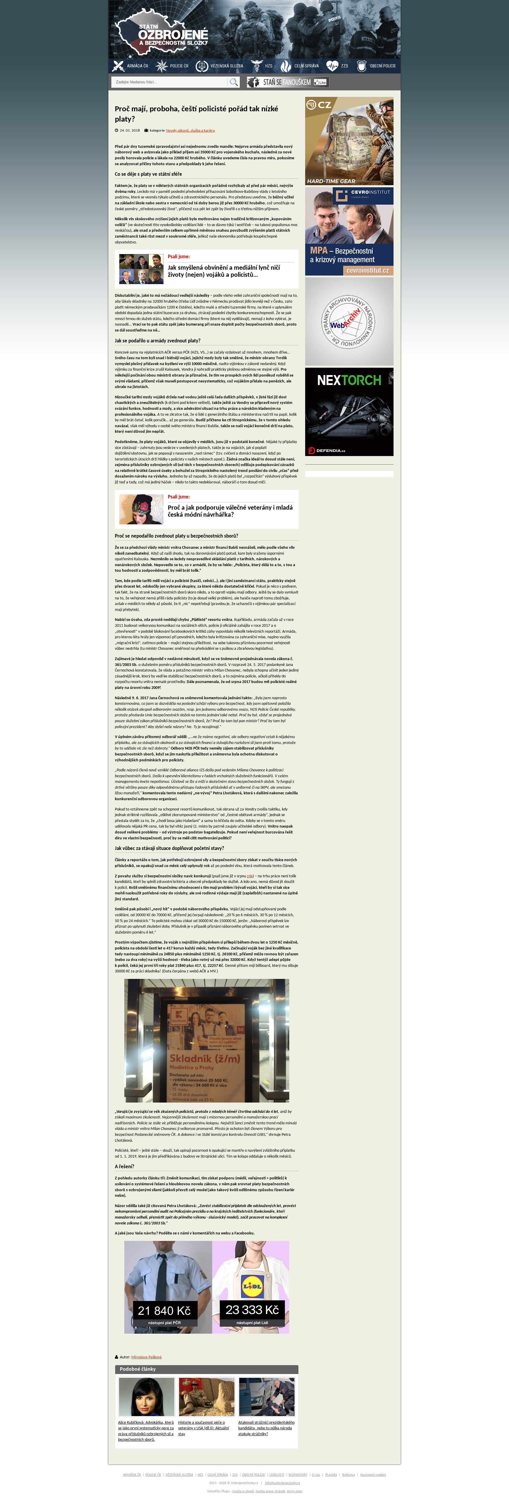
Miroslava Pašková (146, 1357)
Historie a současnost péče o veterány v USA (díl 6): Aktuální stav (203, 1428)
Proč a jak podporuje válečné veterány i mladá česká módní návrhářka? (230, 511)
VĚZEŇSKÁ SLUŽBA (227, 66)
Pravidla (331, 1475)
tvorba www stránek (270, 1491)
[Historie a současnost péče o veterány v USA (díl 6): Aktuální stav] (206, 1397)
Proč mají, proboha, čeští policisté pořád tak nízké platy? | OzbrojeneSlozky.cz (162, 29)
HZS (268, 66)
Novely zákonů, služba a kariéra (190, 130)
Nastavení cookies (373, 1475)
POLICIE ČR (179, 66)
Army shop (294, 1491)
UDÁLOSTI (277, 1475)
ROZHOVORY (298, 1475)
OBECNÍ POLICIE (383, 66)
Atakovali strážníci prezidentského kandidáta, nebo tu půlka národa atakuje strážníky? (266, 1428)
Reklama (348, 1475)
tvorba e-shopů (243, 1491)
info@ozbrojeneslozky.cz (282, 1483)
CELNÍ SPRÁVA (307, 66)
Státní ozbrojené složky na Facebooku (288, 82)
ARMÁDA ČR (137, 66)
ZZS (344, 66)
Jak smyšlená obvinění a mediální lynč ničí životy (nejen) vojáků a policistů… (224, 272)
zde (250, 876)
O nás (316, 1475)
